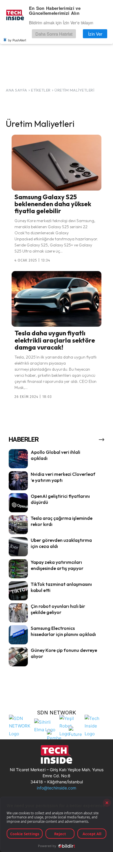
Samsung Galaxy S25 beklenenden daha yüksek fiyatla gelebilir (52, 204)
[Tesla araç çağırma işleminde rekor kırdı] (18, 524)
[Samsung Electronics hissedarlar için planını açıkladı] (18, 634)
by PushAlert (17, 40)
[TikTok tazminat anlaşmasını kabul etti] (18, 590)
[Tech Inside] (96, 725)
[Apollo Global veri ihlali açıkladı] (18, 458)
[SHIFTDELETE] (20, 725)
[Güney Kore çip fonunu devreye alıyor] (18, 656)
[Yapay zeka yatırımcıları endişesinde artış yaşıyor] (18, 568)
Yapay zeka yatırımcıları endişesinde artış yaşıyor (57, 565)
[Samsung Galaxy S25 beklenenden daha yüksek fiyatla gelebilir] (56, 162)
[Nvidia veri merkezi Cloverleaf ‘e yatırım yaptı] (18, 480)
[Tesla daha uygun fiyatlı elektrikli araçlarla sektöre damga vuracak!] (56, 299)
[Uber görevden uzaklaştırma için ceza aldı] (18, 546)
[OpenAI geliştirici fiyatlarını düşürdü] (18, 502)
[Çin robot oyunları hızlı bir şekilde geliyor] (18, 612)
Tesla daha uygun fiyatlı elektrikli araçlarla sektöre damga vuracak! (54, 340)
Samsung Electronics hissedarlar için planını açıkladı (63, 631)
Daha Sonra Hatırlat (53, 34)
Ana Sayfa (16, 90)
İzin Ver (95, 34)
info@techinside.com (56, 787)
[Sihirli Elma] (45, 725)
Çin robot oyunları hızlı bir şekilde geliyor (58, 609)
